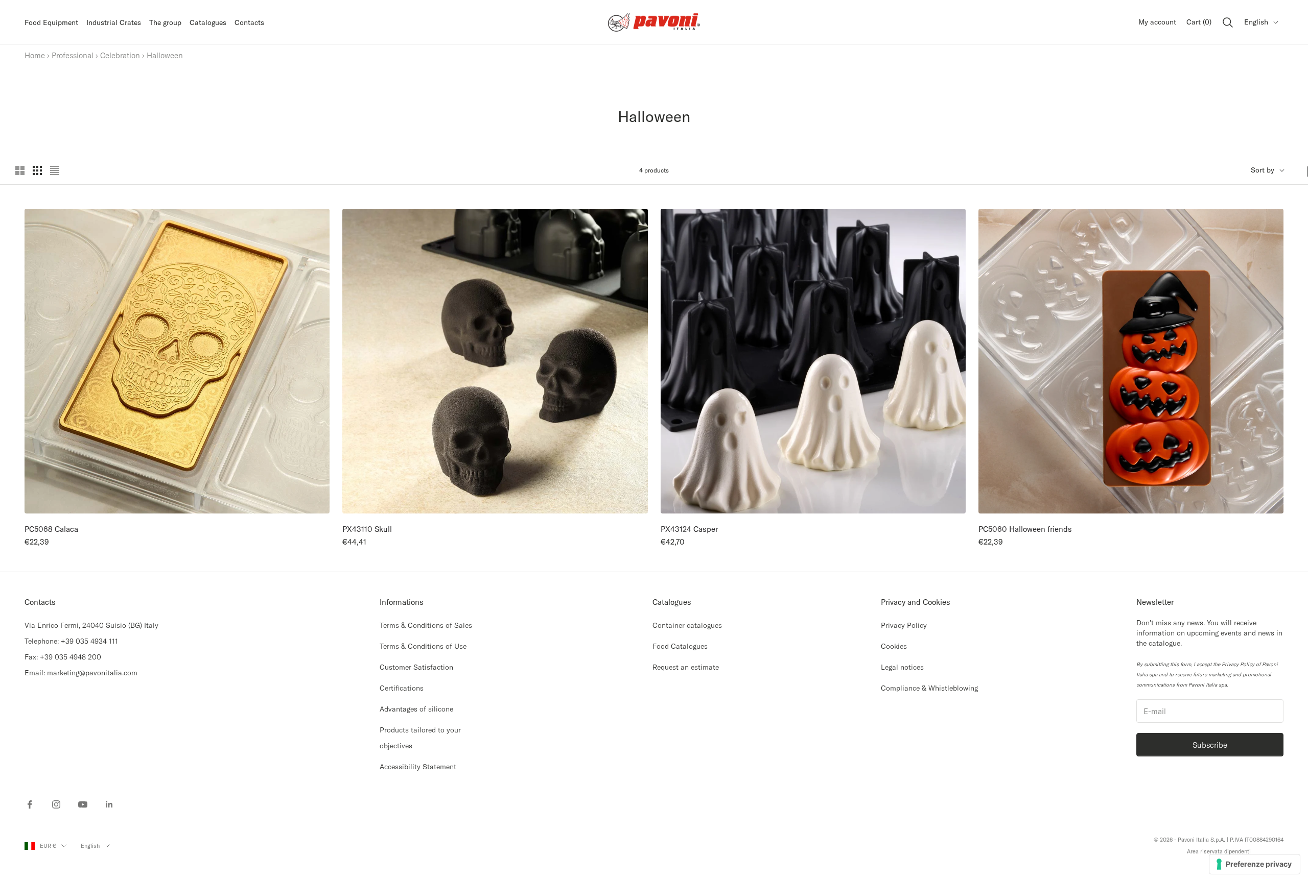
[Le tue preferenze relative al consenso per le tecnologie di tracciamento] (1254, 864)
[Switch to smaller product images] (37, 170)
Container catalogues (687, 625)
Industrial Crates (113, 22)
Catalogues (208, 22)
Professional (73, 55)
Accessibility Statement (418, 766)
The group (165, 22)
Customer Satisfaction (416, 667)
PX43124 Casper (689, 529)
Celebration (120, 55)
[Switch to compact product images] (54, 170)
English (1256, 22)
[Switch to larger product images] (20, 170)
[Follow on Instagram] (56, 804)
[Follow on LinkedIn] (109, 804)
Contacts (249, 22)
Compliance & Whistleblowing (929, 688)
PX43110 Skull (367, 529)
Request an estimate (685, 667)
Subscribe (1210, 745)
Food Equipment (51, 22)
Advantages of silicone (416, 709)
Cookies (894, 646)
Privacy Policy (904, 625)
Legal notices (902, 667)
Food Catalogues (680, 646)
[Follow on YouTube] (83, 804)
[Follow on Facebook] (30, 804)
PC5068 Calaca (51, 529)
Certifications (402, 688)
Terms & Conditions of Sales (426, 625)
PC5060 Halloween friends (1025, 529)
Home (35, 55)
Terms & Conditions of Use (423, 646)
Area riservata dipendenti (1219, 851)
